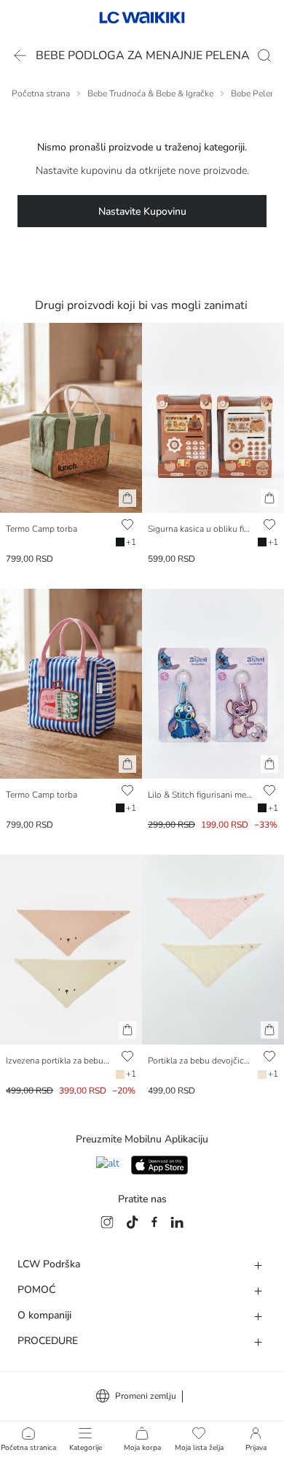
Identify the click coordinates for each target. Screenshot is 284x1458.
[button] (127, 498)
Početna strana (41, 93)
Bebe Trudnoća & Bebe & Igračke (150, 93)
